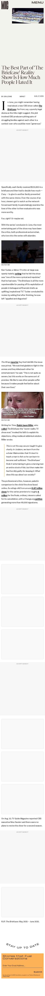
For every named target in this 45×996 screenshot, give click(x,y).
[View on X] (22, 579)
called (4, 429)
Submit (38, 972)
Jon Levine (8, 96)
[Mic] (4, 5)
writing (18, 274)
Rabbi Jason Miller (25, 425)
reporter (14, 362)
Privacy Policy (6, 976)
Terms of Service (33, 975)
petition (38, 499)
